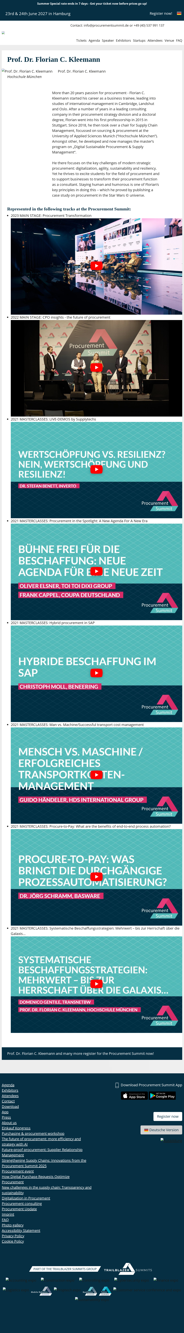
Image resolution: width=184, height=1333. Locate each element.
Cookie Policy (13, 1241)
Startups (139, 40)
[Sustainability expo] (92, 1301)
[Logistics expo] (16, 1291)
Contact (8, 1101)
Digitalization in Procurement (26, 1198)
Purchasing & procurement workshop (33, 1133)
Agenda (94, 40)
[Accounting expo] (21, 1282)
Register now (168, 1116)
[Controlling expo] (94, 1282)
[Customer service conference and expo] (147, 1291)
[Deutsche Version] (179, 13)
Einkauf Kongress (16, 1128)
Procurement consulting (22, 1203)
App (5, 1111)
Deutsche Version (164, 1129)
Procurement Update (19, 1208)
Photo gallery (13, 1225)
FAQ (179, 40)
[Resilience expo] (90, 1292)
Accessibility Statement (21, 1230)
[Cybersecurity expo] (131, 1282)
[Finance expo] (166, 1282)
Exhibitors (123, 40)
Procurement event (18, 1171)
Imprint (8, 1214)
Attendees (155, 40)
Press (6, 1117)
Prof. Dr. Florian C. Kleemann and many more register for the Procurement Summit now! (80, 1053)
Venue (169, 40)
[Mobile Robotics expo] (41, 1292)
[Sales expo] (105, 1292)
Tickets (81, 40)
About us (9, 1122)
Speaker (108, 40)
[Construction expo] (57, 1282)
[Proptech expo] (67, 1291)
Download (10, 1106)
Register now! (161, 13)
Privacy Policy (13, 1235)
